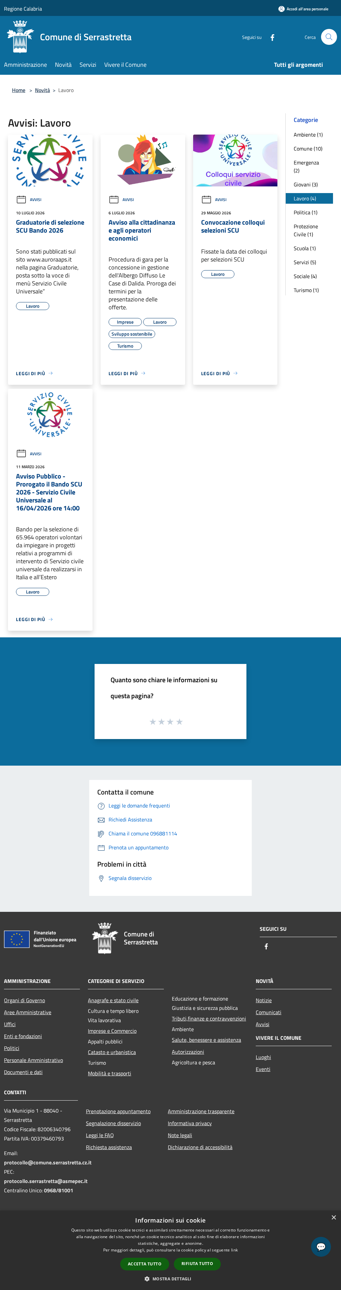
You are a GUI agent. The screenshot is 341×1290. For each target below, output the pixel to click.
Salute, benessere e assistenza (206, 1040)
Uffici (10, 1024)
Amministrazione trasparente (201, 1111)
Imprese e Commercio (112, 1031)
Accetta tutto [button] (145, 1264)
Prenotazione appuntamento (118, 1111)
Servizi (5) (305, 262)
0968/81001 (58, 1190)
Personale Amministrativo (33, 1060)
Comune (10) (308, 149)
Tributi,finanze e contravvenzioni (209, 1018)
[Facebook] (269, 36)
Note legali (180, 1135)
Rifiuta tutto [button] (197, 1263)
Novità (42, 90)
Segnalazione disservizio (113, 1123)
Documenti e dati (23, 1072)
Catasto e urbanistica (112, 1052)
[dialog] (170, 1250)
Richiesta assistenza (109, 1147)
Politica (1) (305, 212)
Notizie (264, 1000)
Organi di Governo (24, 1000)
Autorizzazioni (188, 1052)
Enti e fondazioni (23, 1036)
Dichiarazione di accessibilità (200, 1147)
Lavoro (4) (305, 198)
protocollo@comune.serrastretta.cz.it (48, 1162)
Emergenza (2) (306, 166)
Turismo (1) (306, 290)
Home (18, 90)
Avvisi (35, 199)
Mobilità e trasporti (109, 1073)
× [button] (333, 1217)
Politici (11, 1048)
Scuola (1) (305, 248)
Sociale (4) (305, 276)
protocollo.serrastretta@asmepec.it (46, 1181)
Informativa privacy (190, 1123)
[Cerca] (329, 37)
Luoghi (263, 1057)
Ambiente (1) (308, 135)
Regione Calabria (23, 9)
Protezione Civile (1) (306, 230)
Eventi (263, 1069)
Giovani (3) (306, 184)
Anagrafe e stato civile (113, 1000)
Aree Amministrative (27, 1012)
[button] (170, 1278)
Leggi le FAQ (100, 1135)
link (234, 1250)
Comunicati (268, 1012)
